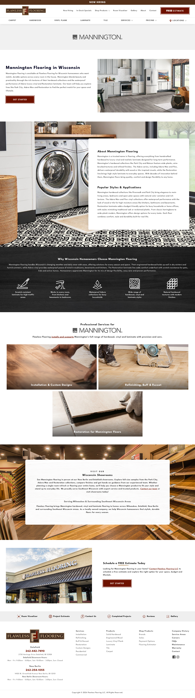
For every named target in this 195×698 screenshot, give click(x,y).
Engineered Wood (114, 638)
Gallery (134, 11)
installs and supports (62, 337)
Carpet (12, 20)
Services (80, 631)
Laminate (85, 20)
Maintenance (178, 645)
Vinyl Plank (60, 20)
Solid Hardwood (113, 634)
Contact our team (148, 489)
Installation (81, 634)
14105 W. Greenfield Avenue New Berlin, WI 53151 (35, 674)
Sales (141, 638)
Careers (176, 638)
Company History (180, 631)
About (143, 11)
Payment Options (147, 641)
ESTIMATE (175, 11)
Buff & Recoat (82, 641)
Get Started (20, 100)
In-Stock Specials (84, 11)
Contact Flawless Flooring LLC (163, 569)
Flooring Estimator (147, 645)
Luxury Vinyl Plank (114, 641)
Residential (81, 651)
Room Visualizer (120, 11)
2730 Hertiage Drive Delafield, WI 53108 (35, 654)
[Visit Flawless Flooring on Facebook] (174, 657)
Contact (153, 11)
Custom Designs (83, 648)
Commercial (81, 655)
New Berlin (35, 666)
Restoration (81, 645)
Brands (142, 634)
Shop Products (146, 631)
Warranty (176, 648)
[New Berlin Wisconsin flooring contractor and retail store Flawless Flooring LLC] (35, 636)
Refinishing (81, 638)
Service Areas (179, 634)
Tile (106, 20)
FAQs (174, 641)
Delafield (35, 647)
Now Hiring (68, 11)
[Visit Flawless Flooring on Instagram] (178, 657)
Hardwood (35, 20)
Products (110, 631)
